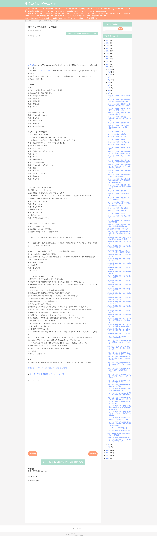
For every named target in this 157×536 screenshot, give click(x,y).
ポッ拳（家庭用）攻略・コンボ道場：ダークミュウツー (119, 246)
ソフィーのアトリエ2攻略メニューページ (66, 13)
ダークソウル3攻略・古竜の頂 (116, 131)
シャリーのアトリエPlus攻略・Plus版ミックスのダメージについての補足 (119, 364)
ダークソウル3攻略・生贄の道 (116, 210)
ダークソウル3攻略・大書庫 (116, 139)
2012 (108, 458)
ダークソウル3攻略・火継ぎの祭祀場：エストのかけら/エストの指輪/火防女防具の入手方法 (119, 203)
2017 (108, 64)
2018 (108, 61)
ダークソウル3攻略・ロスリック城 (118, 142)
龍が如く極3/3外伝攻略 (99, 16)
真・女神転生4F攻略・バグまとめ (118, 229)
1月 (109, 447)
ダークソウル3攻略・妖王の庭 (116, 136)
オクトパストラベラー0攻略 (81, 16)
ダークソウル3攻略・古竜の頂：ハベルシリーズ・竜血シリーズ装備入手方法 (119, 118)
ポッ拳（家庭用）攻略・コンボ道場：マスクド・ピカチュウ (119, 298)
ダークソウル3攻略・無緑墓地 (116, 134)
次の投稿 (33, 454)
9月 (109, 77)
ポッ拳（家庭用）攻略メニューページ (119, 333)
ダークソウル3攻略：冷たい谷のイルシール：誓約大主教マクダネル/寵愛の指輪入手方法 (119, 166)
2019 (108, 59)
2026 (108, 40)
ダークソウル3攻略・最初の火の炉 (118, 123)
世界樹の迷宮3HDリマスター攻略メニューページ (84, 9)
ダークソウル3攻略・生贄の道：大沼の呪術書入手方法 (119, 113)
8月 (109, 80)
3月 (109, 93)
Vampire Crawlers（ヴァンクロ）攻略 (37, 18)
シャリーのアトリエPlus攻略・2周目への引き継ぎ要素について (119, 389)
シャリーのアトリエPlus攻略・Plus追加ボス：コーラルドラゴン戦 (118, 418)
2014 (108, 453)
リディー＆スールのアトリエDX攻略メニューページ (67, 11)
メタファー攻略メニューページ (34, 9)
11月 (109, 72)
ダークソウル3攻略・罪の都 (116, 144)
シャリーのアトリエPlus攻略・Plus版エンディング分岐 (118, 385)
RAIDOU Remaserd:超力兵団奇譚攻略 (37, 16)
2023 (108, 48)
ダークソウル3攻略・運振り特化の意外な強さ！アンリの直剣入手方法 (119, 104)
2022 (108, 51)
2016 (108, 67)
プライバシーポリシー (78, 18)
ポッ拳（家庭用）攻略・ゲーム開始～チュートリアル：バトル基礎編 (119, 329)
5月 (109, 88)
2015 (108, 450)
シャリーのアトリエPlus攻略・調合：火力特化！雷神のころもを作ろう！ (119, 398)
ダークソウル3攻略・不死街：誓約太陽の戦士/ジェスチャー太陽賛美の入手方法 (119, 127)
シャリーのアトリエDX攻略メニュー (118, 430)
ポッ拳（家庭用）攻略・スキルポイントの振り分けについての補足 (119, 238)
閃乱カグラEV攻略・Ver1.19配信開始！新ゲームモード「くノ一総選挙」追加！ (118, 347)
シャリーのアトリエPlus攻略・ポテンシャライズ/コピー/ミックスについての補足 (119, 358)
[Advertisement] (63, 49)
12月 (109, 69)
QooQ (81, 535)
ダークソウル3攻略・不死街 (116, 213)
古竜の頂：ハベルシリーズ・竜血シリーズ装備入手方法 (47, 368)
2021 (108, 53)
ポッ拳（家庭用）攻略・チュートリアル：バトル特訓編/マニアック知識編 (119, 320)
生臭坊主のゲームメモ (41, 3)
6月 (109, 85)
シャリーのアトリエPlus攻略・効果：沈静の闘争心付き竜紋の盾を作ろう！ (119, 233)
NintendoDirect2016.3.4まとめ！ (117, 428)
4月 (109, 90)
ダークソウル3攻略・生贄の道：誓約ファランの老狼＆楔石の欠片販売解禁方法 (119, 186)
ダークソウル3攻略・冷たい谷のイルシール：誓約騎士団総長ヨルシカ (119, 152)
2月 (109, 444)
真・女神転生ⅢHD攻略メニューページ (37, 11)
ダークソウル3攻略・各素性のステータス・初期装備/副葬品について (119, 225)
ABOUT (67, 18)
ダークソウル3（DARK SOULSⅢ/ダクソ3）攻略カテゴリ (62, 462)
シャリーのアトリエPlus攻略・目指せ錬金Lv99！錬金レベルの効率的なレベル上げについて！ (119, 407)
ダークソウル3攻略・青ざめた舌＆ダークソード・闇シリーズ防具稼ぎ (119, 100)
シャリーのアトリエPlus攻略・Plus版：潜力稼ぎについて (118, 381)
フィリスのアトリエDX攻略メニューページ (98, 11)
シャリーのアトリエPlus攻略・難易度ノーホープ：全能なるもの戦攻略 (119, 393)
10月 (109, 74)
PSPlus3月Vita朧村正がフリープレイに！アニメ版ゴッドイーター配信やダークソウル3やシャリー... (119, 439)
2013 (108, 455)
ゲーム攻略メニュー (57, 18)
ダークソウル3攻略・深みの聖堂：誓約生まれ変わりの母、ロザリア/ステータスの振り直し (119, 180)
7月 (109, 82)
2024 (108, 45)
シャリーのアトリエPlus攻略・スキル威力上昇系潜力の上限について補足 (119, 353)
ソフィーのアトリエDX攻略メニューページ (38, 13)
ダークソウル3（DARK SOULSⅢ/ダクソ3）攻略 (82, 33)
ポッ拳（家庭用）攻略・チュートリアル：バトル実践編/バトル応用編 (119, 325)
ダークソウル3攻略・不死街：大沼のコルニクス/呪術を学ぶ (119, 175)
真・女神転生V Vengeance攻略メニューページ (115, 9)
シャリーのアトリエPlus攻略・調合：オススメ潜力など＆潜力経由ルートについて (119, 370)
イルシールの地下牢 (46, 71)
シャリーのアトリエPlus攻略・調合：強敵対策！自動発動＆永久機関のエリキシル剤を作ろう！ (119, 423)
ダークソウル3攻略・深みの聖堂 (117, 208)
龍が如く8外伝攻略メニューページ (56, 9)
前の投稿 (93, 454)
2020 (108, 56)
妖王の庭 (31, 65)
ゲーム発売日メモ (91, 18)
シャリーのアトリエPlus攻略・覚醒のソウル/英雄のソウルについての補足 (119, 342)
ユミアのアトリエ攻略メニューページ (92, 13)
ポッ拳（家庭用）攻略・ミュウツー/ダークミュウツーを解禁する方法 (118, 251)
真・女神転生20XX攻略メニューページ (118, 13)
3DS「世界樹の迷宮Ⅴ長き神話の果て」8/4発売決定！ (118, 434)
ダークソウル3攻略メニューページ (46, 374)
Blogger (81, 528)
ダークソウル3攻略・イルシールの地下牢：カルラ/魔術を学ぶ (119, 109)
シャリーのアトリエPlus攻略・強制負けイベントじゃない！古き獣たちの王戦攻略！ (119, 413)
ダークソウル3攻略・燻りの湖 (116, 191)
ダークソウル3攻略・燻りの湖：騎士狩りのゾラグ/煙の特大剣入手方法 (119, 161)
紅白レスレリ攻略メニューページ (61, 16)
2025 (108, 43)
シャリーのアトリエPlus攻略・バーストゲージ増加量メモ (119, 336)
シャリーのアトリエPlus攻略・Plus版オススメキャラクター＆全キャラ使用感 (119, 375)
